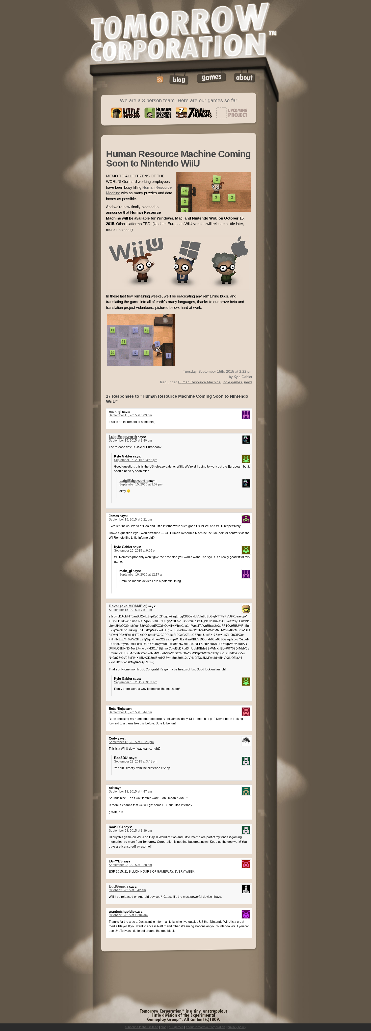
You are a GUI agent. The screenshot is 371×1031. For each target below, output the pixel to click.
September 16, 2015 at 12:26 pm (131, 742)
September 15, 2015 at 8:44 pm (130, 712)
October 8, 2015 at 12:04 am (128, 915)
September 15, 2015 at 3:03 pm (130, 415)
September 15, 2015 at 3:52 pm (135, 460)
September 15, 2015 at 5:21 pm (130, 519)
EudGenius (118, 886)
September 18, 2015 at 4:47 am (130, 791)
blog (164, 1027)
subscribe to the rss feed (141, 1027)
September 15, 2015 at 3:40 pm (130, 440)
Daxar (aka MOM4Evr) (128, 606)
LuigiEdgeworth (123, 437)
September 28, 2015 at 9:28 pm (130, 865)
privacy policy (236, 1027)
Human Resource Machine (199, 382)
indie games (232, 382)
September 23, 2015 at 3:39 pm (130, 830)
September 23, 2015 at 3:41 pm (135, 761)
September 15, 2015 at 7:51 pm (130, 610)
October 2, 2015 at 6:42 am (127, 890)
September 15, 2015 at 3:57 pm (141, 484)
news (248, 382)
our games (176, 1027)
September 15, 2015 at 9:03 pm (135, 682)
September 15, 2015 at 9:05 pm (135, 550)
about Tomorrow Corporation (205, 1027)
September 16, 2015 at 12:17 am (141, 574)
